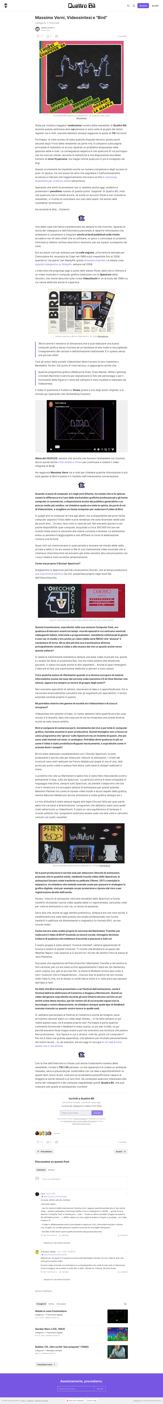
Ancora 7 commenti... (44, 1291)
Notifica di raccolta (41, 1401)
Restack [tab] (51, 1170)
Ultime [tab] (51, 1304)
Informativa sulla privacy (81, 1124)
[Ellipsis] (127, 1193)
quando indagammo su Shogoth (53, 264)
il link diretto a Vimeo (70, 462)
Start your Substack (76, 1401)
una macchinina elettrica (49, 573)
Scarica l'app (92, 1401)
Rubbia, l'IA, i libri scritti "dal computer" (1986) (62, 1346)
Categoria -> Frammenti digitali (49, 1314)
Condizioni (30, 1401)
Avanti (119, 1151)
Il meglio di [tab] (41, 1304)
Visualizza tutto (44, 1364)
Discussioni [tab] (61, 1304)
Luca (43, 1193)
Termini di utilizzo (79, 1119)
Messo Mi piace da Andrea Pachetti (55, 1196)
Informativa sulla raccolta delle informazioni (80, 1121)
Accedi (155, 5)
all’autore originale (94, 260)
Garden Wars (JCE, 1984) (50, 1329)
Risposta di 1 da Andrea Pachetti (57, 1243)
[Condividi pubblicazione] (133, 5)
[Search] (128, 5)
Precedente (46, 1151)
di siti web (107, 1042)
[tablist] (45, 1169)
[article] (81, 1316)
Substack (136, 1401)
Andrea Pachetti (48, 28)
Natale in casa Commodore (51, 1311)
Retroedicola (81, 118)
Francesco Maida (48, 1251)
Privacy (22, 1401)
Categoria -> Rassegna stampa (48, 1350)
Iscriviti (143, 5)
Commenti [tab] (41, 1170)
